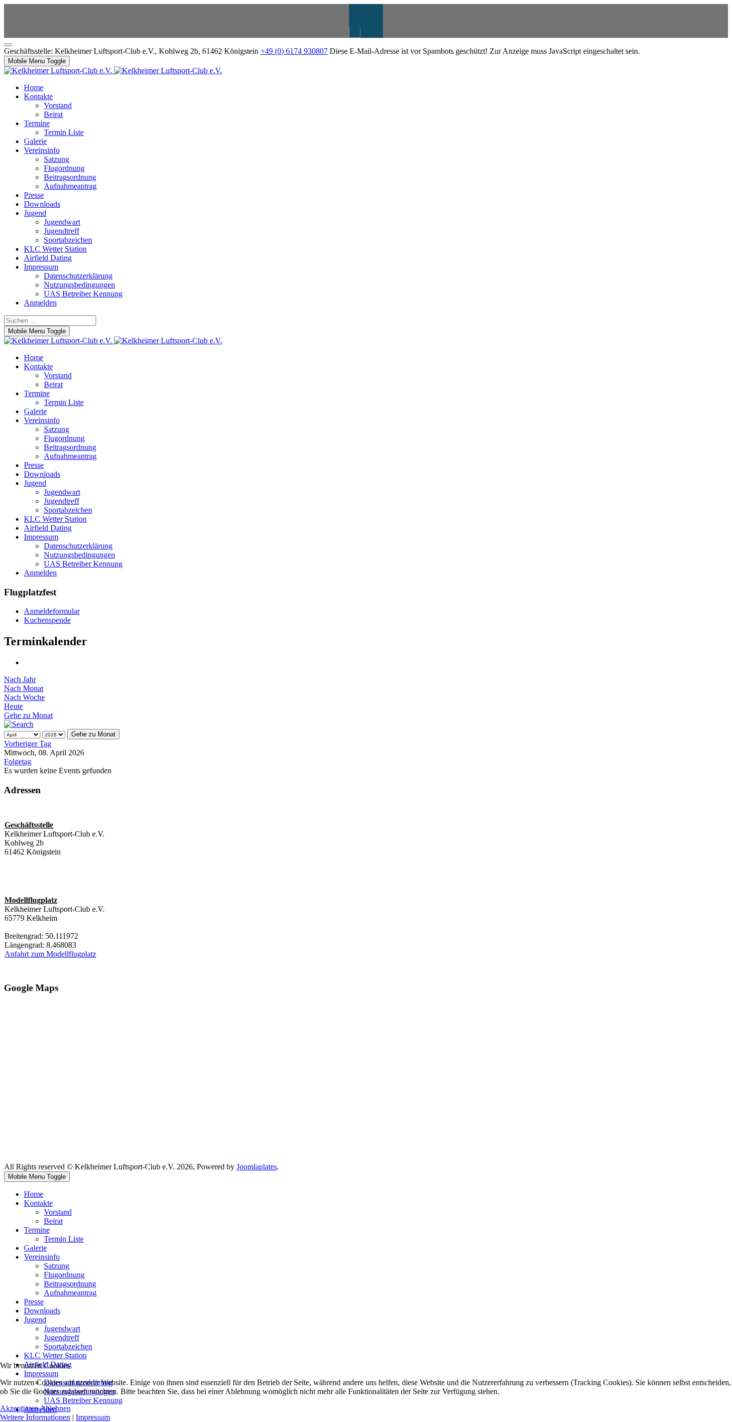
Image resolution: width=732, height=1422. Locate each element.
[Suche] (18, 724)
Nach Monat (23, 688)
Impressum (93, 1417)
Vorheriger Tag (27, 743)
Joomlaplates (257, 1166)
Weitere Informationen (35, 1417)
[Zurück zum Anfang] (8, 44)
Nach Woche (24, 697)
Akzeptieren (19, 1408)
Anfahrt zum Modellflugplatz (50, 954)
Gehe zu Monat (28, 715)
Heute (13, 706)
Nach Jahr (20, 679)
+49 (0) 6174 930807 (294, 51)
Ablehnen (55, 1408)
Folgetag (17, 761)
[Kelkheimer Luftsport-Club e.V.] (113, 70)
